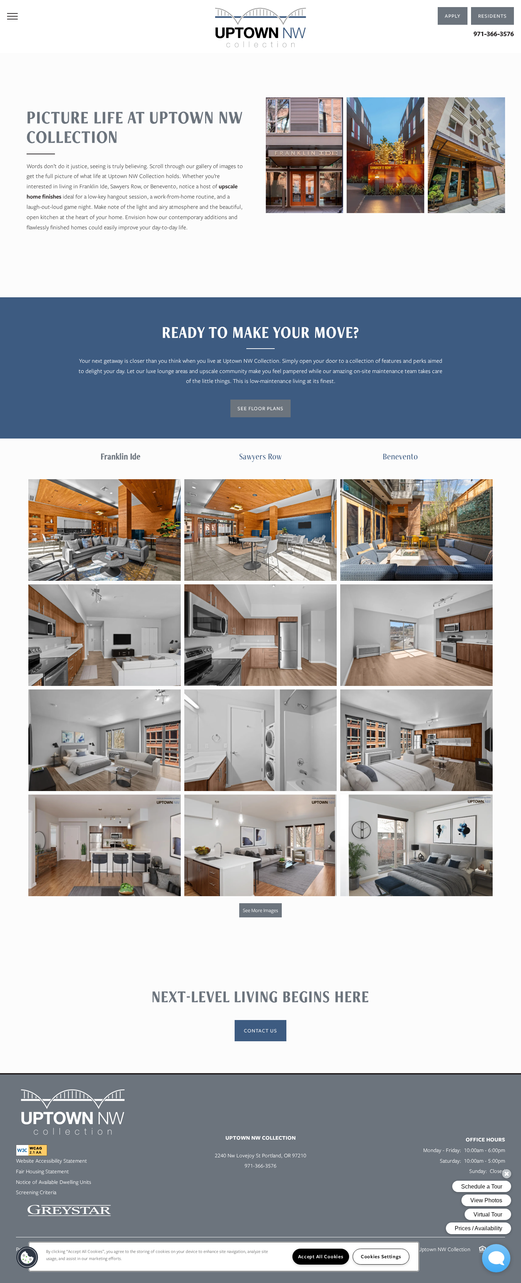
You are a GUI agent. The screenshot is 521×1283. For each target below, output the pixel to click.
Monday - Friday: (442, 1150)
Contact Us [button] (260, 1030)
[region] (223, 1257)
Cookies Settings (381, 1256)
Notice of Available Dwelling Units (53, 1182)
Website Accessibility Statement (51, 1161)
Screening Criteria (36, 1192)
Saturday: (450, 1161)
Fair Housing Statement (42, 1171)
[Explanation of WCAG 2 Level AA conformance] (31, 1150)
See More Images (260, 910)
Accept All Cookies (320, 1256)
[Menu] (12, 16)
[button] (492, 16)
